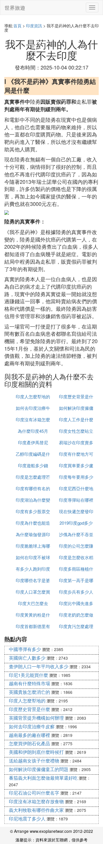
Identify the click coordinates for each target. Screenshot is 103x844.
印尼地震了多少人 (27, 818)
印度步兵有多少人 (76, 592)
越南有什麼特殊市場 (29, 683)
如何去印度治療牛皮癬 (32, 726)
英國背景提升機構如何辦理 (36, 717)
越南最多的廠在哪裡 (29, 735)
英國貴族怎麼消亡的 (29, 692)
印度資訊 (34, 25)
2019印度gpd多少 (76, 523)
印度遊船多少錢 (33, 465)
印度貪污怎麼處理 (76, 626)
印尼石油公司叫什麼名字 (34, 792)
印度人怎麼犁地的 (33, 396)
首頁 (17, 25)
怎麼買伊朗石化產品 (29, 743)
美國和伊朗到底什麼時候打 (36, 752)
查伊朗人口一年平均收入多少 (38, 666)
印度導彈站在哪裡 (76, 500)
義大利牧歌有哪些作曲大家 (36, 810)
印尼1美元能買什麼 (28, 675)
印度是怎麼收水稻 (76, 557)
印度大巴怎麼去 (33, 603)
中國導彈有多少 (25, 649)
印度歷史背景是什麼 (29, 709)
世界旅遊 (15, 7)
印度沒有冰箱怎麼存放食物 (36, 801)
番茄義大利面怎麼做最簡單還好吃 (43, 778)
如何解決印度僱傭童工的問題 (38, 769)
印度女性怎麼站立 (76, 431)
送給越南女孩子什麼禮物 (34, 760)
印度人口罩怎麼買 (33, 592)
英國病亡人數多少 (27, 657)
